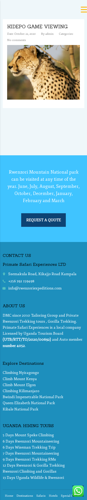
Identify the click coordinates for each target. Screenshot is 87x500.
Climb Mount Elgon (19, 385)
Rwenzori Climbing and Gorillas (29, 471)
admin (49, 34)
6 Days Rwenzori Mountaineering (31, 441)
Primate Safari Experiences (26, 327)
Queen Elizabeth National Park (29, 403)
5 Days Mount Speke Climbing (28, 435)
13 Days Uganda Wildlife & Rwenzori (33, 477)
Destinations (25, 496)
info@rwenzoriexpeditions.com (35, 288)
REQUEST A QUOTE (43, 220)
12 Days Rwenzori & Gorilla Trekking (34, 465)
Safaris (41, 496)
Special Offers (70, 496)
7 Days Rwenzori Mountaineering (31, 453)
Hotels (53, 496)
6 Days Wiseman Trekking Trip (29, 447)
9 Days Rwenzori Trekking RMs (29, 459)
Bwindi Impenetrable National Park (33, 397)
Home (9, 496)
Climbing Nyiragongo (21, 372)
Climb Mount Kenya (20, 379)
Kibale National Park (20, 409)
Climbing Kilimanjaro (21, 391)
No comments (16, 40)
